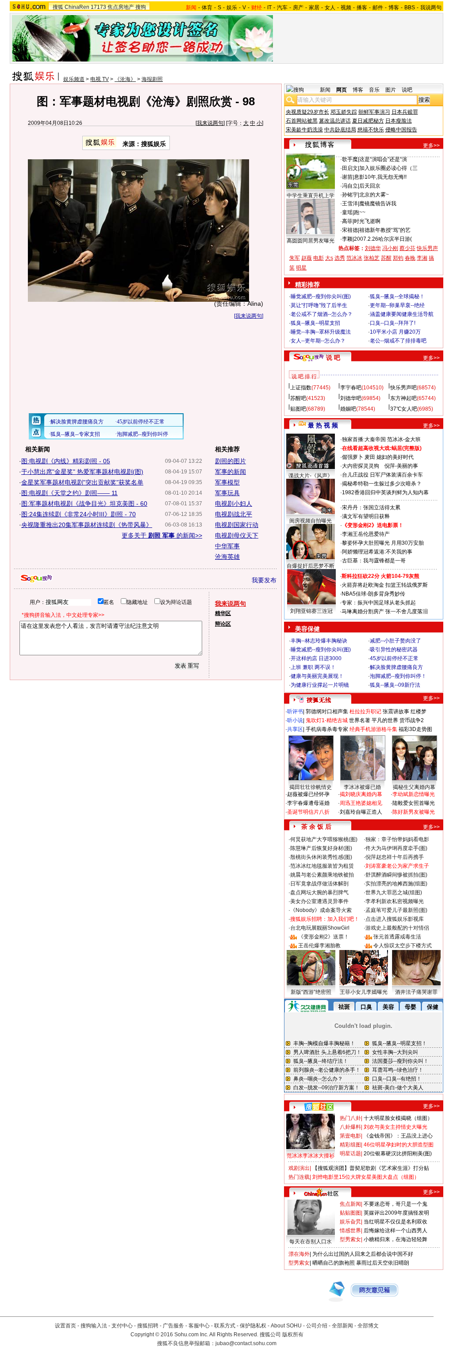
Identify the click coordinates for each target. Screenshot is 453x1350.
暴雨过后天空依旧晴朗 (382, 1263)
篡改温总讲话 (335, 121)
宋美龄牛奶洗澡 (304, 130)
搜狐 (58, 7)
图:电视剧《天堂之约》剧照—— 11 (69, 492)
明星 (301, 268)
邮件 (377, 7)
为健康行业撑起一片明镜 (320, 685)
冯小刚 (390, 248)
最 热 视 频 (323, 425)
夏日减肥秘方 (368, 121)
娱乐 (231, 7)
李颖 (347, 239)
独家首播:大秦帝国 (364, 439)
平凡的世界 (385, 720)
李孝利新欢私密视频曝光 (394, 901)
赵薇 (306, 258)
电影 (318, 258)
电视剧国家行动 (236, 524)
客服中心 (199, 1326)
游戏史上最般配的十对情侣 (397, 928)
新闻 (325, 90)
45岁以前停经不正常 (394, 658)
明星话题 (350, 1153)
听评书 (295, 711)
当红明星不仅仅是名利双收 (395, 1222)
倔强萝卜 (352, 457)
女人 (330, 7)
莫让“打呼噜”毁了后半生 (319, 305)
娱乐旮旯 (350, 1222)
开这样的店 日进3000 (316, 658)
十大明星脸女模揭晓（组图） (398, 1118)
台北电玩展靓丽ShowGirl (319, 928)
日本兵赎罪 (405, 112)
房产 (298, 7)
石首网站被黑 (302, 121)
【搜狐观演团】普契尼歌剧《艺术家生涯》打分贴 (370, 1168)
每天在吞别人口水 (310, 1241)
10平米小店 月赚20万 (395, 332)
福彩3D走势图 (415, 729)
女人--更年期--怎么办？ (318, 341)
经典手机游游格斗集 (373, 729)
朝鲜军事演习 (374, 112)
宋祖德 (350, 230)
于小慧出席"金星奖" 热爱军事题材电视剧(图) (82, 471)
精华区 (223, 613)
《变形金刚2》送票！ (323, 937)
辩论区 (223, 624)
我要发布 (264, 580)
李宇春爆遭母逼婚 (308, 803)
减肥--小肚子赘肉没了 (395, 641)
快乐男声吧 (403, 388)
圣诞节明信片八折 (308, 812)
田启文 (350, 168)
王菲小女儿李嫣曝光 (364, 992)
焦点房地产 (120, 7)
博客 (393, 7)
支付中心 (122, 1326)
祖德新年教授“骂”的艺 (385, 230)
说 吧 (333, 357)
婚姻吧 (348, 409)
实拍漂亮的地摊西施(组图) (396, 884)
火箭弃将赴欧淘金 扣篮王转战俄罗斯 (385, 585)
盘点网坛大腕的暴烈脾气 (319, 892)
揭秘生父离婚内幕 (414, 787)
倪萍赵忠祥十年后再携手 (394, 857)
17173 (98, 7)
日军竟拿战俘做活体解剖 (319, 884)
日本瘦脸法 (398, 121)
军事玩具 (227, 492)
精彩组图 (350, 1145)
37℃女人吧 (403, 409)
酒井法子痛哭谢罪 (416, 992)
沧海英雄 (227, 556)
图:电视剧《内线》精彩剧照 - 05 (65, 461)
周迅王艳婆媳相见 (361, 803)
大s (329, 258)
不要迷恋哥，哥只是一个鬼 (395, 1204)
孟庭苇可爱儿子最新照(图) (396, 910)
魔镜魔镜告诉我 (377, 203)
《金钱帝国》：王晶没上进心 (398, 1136)
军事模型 (227, 482)
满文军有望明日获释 (366, 516)
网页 (341, 90)
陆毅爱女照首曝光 (413, 803)
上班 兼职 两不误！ (313, 667)
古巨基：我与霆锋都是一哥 (374, 561)
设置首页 (65, 1326)
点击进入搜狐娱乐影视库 (394, 919)
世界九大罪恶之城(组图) (393, 892)
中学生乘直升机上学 (310, 195)
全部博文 (368, 1326)
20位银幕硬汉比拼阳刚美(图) (398, 1153)
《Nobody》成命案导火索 (321, 910)
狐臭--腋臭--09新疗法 (395, 685)
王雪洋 (350, 203)
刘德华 (373, 248)
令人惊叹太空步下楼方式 (402, 945)
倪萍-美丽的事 (401, 466)
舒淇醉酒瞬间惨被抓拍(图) (396, 875)
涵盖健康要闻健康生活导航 (402, 314)
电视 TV (99, 79)
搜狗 (140, 7)
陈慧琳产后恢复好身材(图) (321, 848)
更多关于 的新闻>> (162, 535)
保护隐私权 (253, 1326)
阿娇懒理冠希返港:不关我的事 (377, 552)
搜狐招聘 (147, 1326)
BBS (409, 7)
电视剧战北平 (233, 514)
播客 (362, 7)
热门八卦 (350, 1118)
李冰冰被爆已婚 (362, 787)
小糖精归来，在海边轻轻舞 (395, 1239)
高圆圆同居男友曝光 (310, 241)
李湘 (422, 258)
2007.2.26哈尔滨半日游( (383, 239)
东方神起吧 (403, 398)
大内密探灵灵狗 (360, 466)
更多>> (431, 145)
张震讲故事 (396, 711)
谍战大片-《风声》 (310, 476)
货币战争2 (411, 720)
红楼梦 (418, 711)
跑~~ (359, 212)
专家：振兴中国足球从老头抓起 (379, 603)
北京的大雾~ (374, 195)
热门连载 (299, 1177)
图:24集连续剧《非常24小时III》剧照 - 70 (78, 514)
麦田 (370, 457)
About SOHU (286, 1326)
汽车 (282, 7)
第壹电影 (350, 1136)
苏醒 (386, 258)
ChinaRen (77, 7)
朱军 (294, 258)
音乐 (374, 90)
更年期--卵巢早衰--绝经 (397, 305)
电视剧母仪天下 (236, 535)
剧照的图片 (230, 461)
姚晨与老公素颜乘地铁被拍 (322, 875)
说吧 (407, 90)
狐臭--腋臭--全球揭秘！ (397, 296)
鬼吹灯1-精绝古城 (327, 720)
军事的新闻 (230, 471)
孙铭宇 (350, 195)
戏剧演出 (299, 1168)
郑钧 (398, 258)
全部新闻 (342, 1326)
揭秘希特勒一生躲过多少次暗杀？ (382, 484)
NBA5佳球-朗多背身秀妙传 (373, 594)
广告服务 (173, 1326)
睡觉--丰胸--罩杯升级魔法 (321, 332)
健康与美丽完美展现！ (317, 676)
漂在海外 (299, 1254)
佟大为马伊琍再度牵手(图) (396, 848)
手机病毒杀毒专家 (327, 729)
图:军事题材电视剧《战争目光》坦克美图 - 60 (84, 503)
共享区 (295, 729)
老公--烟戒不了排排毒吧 (398, 341)
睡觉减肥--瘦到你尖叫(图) (321, 296)
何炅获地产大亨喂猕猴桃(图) (323, 839)
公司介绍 (316, 1326)
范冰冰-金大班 (404, 439)
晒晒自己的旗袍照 (333, 1263)
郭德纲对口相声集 (327, 711)
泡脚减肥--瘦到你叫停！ (398, 676)
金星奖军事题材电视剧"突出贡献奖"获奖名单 (82, 482)
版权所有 (292, 1334)
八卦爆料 (350, 1127)
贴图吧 (298, 409)
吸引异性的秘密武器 (394, 649)
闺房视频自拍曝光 (310, 521)
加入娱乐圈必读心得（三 (388, 168)
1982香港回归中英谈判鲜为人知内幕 (385, 492)
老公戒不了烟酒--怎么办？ (322, 314)
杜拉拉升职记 (365, 711)
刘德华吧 (350, 398)
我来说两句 (210, 123)
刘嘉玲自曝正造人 (361, 812)
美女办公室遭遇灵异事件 (319, 901)
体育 (207, 7)
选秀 (339, 258)
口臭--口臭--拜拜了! (392, 323)
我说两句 (430, 7)
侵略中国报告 (401, 130)
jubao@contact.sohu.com (245, 1343)
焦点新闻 (350, 1204)
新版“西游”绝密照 (311, 992)
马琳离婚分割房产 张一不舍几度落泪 (385, 611)
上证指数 (300, 388)
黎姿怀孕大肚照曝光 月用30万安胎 (383, 543)
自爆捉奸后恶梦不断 (310, 566)
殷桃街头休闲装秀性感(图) (321, 857)
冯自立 (350, 186)
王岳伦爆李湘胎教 (319, 945)
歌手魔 (350, 159)
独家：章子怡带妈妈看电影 (397, 839)
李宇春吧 (350, 388)
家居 (314, 7)
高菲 (347, 221)
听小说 (295, 720)
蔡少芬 (407, 248)
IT (269, 7)
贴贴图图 (350, 1213)
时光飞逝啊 (367, 221)
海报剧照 (152, 79)
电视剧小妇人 (233, 503)
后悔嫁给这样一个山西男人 (395, 1230)
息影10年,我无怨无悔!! (380, 177)
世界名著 (359, 720)
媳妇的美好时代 (395, 457)
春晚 (410, 258)
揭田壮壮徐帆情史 (310, 787)
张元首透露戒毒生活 (397, 937)
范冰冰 (354, 258)
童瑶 (347, 212)
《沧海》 (125, 79)
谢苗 (347, 177)
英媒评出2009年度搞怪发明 (396, 1213)
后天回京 (369, 186)
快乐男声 (427, 248)
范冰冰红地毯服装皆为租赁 (322, 866)
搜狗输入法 (94, 1326)
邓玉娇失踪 (343, 112)
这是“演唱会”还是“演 (383, 159)
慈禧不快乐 (370, 130)
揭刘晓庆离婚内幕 (361, 794)
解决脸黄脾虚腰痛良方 (396, 667)
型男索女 (350, 1239)
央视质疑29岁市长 (307, 112)
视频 (346, 7)
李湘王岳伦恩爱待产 (366, 534)
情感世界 (350, 1230)
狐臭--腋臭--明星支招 (315, 323)
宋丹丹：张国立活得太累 (371, 507)
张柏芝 (372, 258)
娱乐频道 (73, 79)
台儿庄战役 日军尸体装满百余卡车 (382, 475)
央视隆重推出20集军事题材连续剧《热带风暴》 (86, 524)
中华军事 (227, 546)
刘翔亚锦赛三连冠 (311, 611)
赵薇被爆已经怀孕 (308, 794)
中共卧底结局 (340, 130)
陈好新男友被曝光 (413, 812)
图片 (390, 90)
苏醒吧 (298, 398)
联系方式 (224, 1326)
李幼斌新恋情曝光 (413, 794)
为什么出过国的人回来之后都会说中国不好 (362, 1254)
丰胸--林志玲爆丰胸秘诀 (319, 641)
